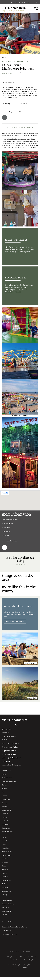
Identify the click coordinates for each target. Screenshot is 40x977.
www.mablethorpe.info (9, 541)
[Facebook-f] (31, 2)
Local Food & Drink (9, 754)
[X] (36, 2)
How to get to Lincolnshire (11, 758)
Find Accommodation (10, 747)
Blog (11, 2)
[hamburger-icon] (36, 8)
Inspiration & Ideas (9, 751)
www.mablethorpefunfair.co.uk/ (11, 112)
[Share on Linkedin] (12, 56)
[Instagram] (34, 2)
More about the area (19, 73)
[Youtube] (11, 724)
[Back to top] (34, 708)
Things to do (9, 16)
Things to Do (6, 729)
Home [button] (3, 16)
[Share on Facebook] (9, 56)
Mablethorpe (7, 73)
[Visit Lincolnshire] (15, 9)
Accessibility (17, 2)
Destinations (6, 771)
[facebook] (4, 117)
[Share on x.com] (16, 57)
